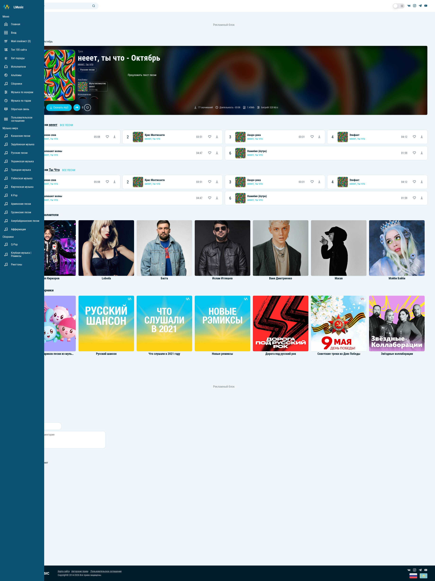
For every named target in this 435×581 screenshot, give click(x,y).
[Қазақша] (423, 576)
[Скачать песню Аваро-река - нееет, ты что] (319, 137)
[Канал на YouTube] (425, 6)
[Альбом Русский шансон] (106, 323)
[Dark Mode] (399, 6)
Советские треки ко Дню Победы (338, 353)
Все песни (66, 125)
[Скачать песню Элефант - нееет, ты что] (421, 137)
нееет (81, 64)
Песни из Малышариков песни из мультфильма (52, 353)
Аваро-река (254, 135)
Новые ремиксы (222, 353)
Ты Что (54, 170)
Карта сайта (64, 571)
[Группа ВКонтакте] (409, 6)
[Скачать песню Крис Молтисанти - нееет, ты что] (217, 137)
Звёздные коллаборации (397, 353)
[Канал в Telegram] (420, 6)
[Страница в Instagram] (414, 6)
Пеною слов (49, 135)
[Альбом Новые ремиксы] (222, 323)
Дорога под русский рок (280, 353)
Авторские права (79, 571)
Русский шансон (106, 353)
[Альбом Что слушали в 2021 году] (164, 323)
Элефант (354, 135)
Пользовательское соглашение (106, 571)
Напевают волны (52, 151)
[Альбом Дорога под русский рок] (281, 323)
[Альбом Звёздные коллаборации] (397, 323)
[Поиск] (93, 6)
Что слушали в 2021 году (164, 353)
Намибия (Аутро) (257, 151)
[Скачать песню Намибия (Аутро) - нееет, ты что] (421, 153)
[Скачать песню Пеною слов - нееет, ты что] (114, 137)
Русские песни (87, 69)
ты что (89, 64)
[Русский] (413, 576)
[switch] (399, 6)
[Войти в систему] (433, 1)
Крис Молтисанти (155, 135)
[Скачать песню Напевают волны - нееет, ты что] (217, 153)
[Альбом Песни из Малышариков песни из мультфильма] (48, 323)
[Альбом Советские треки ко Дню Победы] (339, 323)
